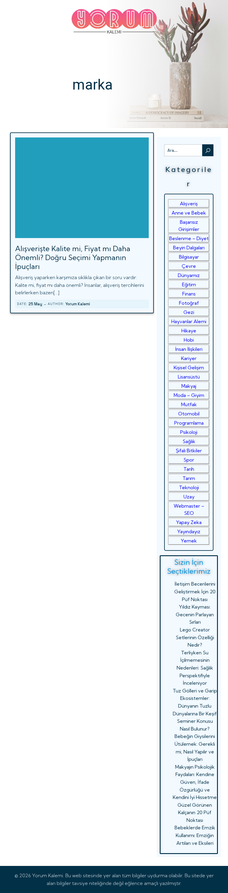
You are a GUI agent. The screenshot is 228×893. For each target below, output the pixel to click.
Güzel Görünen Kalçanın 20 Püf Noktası (195, 812)
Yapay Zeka (189, 522)
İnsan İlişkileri (188, 349)
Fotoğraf (189, 303)
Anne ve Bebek (189, 213)
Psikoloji (188, 432)
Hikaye (188, 331)
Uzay (188, 497)
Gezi (188, 312)
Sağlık (189, 441)
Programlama (189, 423)
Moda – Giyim (189, 395)
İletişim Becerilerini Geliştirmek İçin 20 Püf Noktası (195, 591)
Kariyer (189, 358)
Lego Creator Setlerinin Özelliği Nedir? (195, 637)
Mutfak (189, 404)
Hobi (189, 340)
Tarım (189, 478)
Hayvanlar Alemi (188, 321)
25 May (35, 303)
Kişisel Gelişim (189, 367)
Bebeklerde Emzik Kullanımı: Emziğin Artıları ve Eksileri (195, 835)
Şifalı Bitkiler (189, 450)
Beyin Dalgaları (189, 248)
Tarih (188, 469)
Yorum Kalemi (77, 303)
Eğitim (189, 284)
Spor (188, 460)
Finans (189, 294)
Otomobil (189, 414)
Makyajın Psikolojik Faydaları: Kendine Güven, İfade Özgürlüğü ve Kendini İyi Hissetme (195, 782)
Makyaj (188, 386)
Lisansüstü (189, 377)
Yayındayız (188, 531)
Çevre (189, 266)
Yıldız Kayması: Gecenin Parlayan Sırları (195, 614)
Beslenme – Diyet (189, 238)
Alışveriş (189, 204)
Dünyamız (189, 275)
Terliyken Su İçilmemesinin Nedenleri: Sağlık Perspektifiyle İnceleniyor (195, 668)
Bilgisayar (189, 257)
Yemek (189, 541)
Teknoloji (189, 487)
